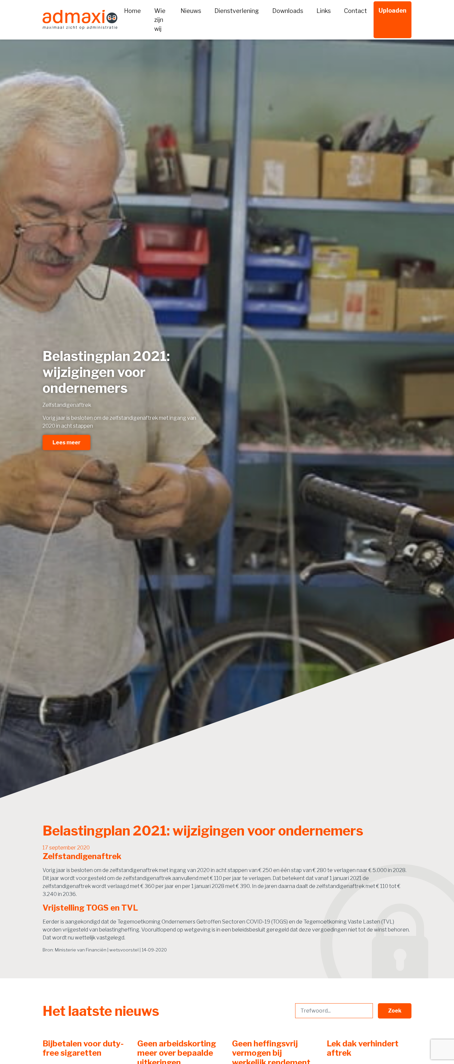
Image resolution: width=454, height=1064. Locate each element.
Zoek (394, 1011)
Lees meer (66, 442)
